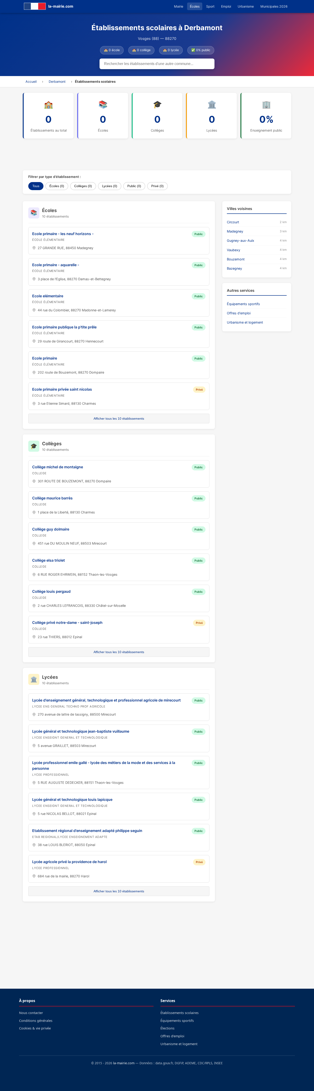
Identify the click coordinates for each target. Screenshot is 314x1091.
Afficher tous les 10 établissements (119, 418)
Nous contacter (31, 1013)
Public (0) (134, 186)
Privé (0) (157, 186)
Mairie (178, 6)
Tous (35, 186)
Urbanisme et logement (245, 322)
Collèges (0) (83, 186)
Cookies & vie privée (35, 1028)
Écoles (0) (56, 186)
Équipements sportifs (243, 304)
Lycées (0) (109, 186)
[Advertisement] (134, 154)
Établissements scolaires (179, 1013)
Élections (167, 1028)
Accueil (31, 81)
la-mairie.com (123, 1063)
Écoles (195, 6)
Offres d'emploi (239, 313)
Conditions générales (35, 1020)
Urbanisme (246, 6)
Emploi (226, 6)
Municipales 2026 (274, 6)
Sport (210, 6)
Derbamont (57, 81)
